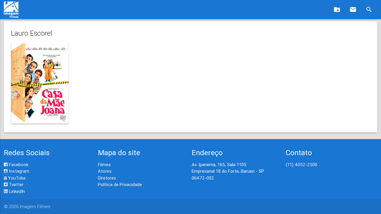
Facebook (18, 164)
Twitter (16, 184)
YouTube (16, 178)
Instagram (18, 171)
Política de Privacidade (120, 184)
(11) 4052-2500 (301, 164)
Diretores (107, 178)
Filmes (104, 164)
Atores (105, 171)
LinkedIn (16, 191)
